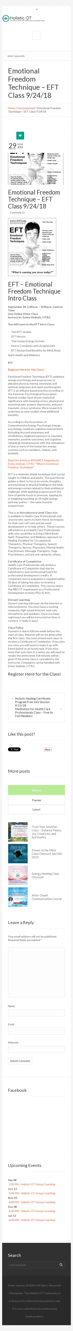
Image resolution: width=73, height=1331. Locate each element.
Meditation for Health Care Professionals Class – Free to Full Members (34, 712)
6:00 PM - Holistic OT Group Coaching (32, 1202)
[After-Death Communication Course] (18, 897)
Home (11, 108)
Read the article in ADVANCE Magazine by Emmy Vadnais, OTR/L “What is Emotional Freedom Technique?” (33, 464)
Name (12, 1006)
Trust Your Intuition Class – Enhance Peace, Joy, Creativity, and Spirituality (47, 832)
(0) (23, 212)
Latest (36, 809)
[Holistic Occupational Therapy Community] (36, 18)
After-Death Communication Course (47, 897)
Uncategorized (26, 108)
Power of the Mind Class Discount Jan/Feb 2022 (47, 853)
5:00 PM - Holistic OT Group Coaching (32, 1184)
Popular (36, 800)
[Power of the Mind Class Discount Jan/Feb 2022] (18, 854)
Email (12, 1024)
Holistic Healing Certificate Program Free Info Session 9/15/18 (32, 702)
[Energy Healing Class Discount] (18, 875)
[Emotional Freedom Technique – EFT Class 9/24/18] (36, 169)
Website (13, 1042)
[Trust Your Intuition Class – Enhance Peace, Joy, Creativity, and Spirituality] (18, 832)
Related (36, 790)
